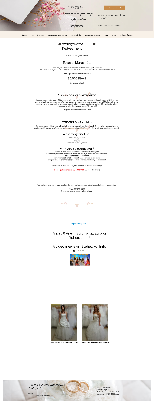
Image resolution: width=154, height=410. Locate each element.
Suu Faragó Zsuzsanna (90, 158)
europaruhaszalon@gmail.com (111, 15)
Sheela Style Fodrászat (96, 160)
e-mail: (31, 393)
